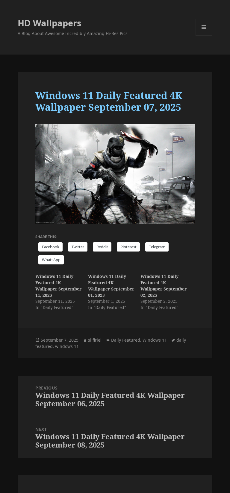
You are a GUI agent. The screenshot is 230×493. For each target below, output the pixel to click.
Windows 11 (155, 340)
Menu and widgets (204, 35)
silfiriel (95, 340)
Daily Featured (125, 340)
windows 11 (67, 346)
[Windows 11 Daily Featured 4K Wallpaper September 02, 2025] (166, 292)
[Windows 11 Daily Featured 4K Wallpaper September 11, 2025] (61, 292)
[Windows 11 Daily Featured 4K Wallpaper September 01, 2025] (114, 292)
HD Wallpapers (49, 23)
